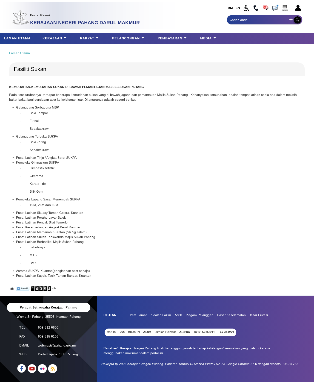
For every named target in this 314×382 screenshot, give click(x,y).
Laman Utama (19, 53)
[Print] (11, 288)
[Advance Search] (291, 19)
